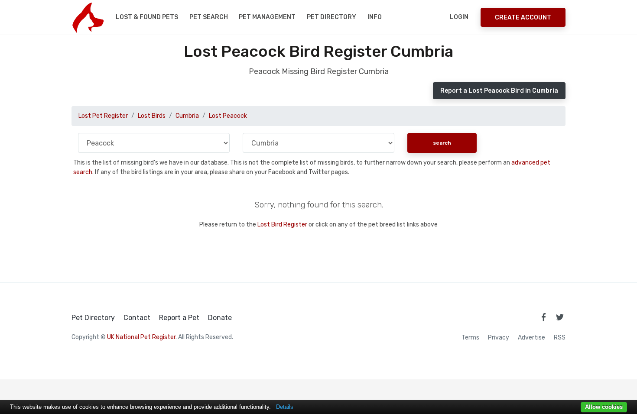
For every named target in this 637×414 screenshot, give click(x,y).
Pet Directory (331, 17)
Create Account (523, 17)
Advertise (531, 337)
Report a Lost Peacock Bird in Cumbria (499, 90)
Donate (220, 317)
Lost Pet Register (103, 116)
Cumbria (187, 116)
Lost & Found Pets (147, 17)
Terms (470, 337)
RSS (560, 337)
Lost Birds (152, 116)
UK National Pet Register (141, 337)
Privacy (498, 337)
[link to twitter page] (560, 317)
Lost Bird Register (282, 224)
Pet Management (267, 17)
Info (374, 17)
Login (459, 17)
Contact (137, 317)
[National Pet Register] (88, 17)
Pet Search (208, 17)
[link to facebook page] (543, 317)
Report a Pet (179, 317)
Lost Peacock (228, 116)
